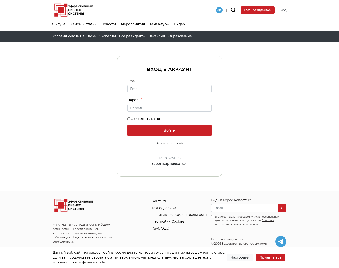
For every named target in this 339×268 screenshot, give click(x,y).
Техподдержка (164, 208)
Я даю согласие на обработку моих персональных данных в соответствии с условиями (247, 220)
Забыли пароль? (169, 143)
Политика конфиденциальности (179, 215)
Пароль (134, 100)
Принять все (270, 257)
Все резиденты (132, 36)
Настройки (240, 257)
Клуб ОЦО (160, 228)
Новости (108, 24)
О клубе (58, 24)
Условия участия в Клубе (74, 36)
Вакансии (157, 36)
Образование (180, 36)
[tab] (169, 108)
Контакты (160, 201)
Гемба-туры (159, 24)
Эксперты (107, 36)
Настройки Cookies (168, 221)
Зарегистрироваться (169, 164)
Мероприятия (133, 24)
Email (132, 81)
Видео (179, 24)
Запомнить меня (145, 119)
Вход (283, 10)
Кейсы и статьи (83, 24)
